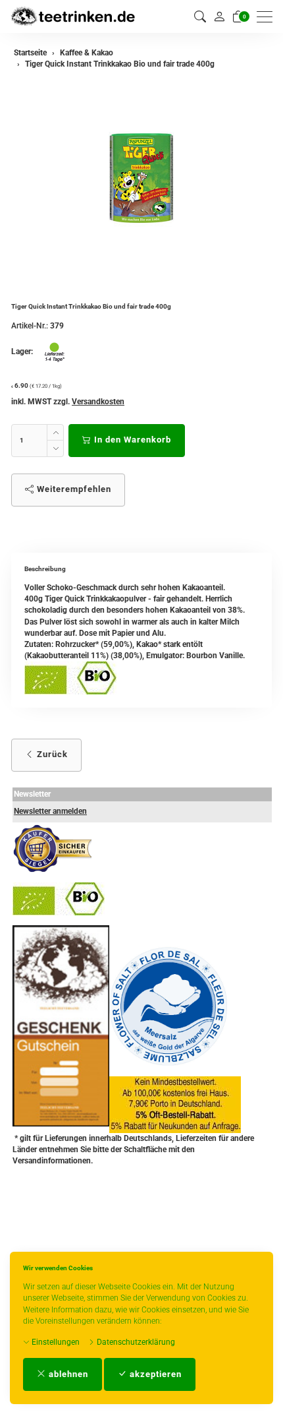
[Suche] (200, 17)
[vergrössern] (141, 178)
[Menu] (268, 17)
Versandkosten (98, 401)
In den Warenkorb (131, 440)
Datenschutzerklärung (135, 1342)
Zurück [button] (51, 754)
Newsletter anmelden (50, 811)
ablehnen (67, 1374)
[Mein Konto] (219, 16)
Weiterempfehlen (72, 489)
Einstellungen (55, 1342)
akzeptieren (154, 1374)
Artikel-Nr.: (29, 325)
